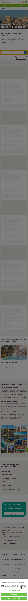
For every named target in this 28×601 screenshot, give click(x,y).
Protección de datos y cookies (14, 588)
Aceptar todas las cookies (14, 598)
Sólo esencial (14, 594)
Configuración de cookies (14, 590)
